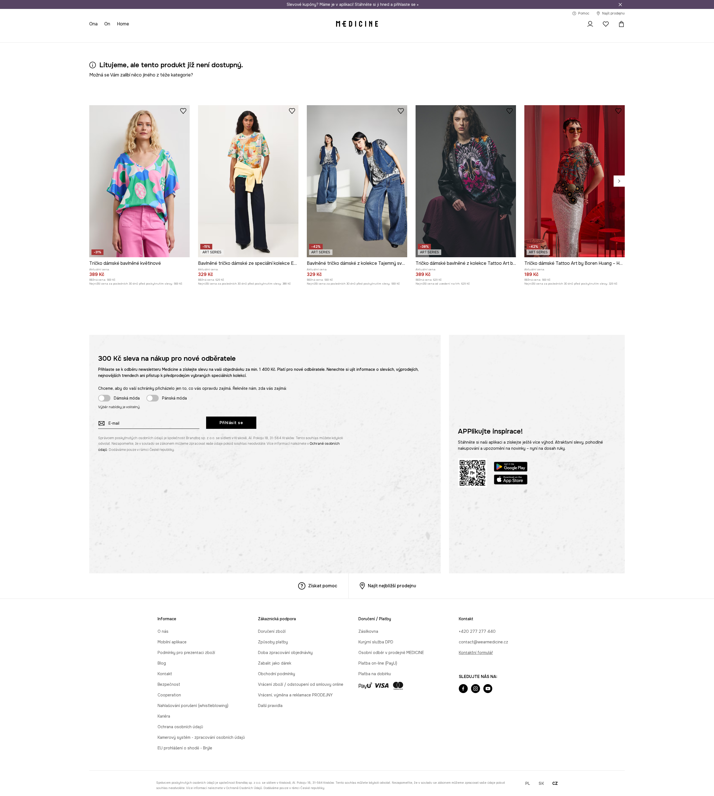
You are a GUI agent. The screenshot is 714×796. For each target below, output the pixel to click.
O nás (163, 631)
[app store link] (510, 480)
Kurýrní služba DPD (375, 642)
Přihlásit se (231, 422)
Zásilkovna (368, 631)
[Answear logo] (357, 24)
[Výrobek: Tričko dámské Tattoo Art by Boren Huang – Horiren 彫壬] (574, 181)
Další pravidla (270, 705)
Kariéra (164, 716)
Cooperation (169, 695)
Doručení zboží (272, 631)
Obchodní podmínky (276, 673)
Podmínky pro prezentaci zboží (186, 652)
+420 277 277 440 (477, 631)
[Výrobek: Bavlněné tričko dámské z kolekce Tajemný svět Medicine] (357, 181)
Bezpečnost (169, 684)
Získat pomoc (322, 586)
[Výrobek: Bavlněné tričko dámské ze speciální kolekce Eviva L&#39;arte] (248, 181)
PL (527, 783)
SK (541, 783)
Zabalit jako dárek (274, 663)
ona (93, 24)
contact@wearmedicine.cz (483, 642)
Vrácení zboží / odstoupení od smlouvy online (300, 684)
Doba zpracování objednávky (285, 652)
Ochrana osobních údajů (180, 726)
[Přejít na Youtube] (487, 689)
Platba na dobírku (374, 673)
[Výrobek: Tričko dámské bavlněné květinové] (139, 181)
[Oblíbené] (606, 24)
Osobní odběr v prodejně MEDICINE (391, 652)
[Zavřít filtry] (620, 4)
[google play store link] (510, 467)
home (123, 24)
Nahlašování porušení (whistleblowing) (193, 705)
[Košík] (620, 24)
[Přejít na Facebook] (463, 689)
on (107, 24)
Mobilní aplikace (172, 642)
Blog (162, 663)
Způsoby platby (273, 642)
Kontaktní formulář (476, 652)
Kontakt (165, 673)
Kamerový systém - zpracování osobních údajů (201, 737)
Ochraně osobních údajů (244, 788)
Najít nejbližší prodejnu (392, 586)
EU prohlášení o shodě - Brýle (185, 748)
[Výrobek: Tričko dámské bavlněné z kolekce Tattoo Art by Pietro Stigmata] (466, 181)
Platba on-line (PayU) (377, 663)
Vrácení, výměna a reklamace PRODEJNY (295, 695)
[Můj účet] (590, 24)
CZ (555, 783)
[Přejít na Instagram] (475, 689)
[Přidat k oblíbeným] (183, 111)
